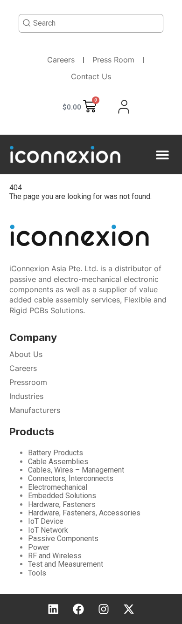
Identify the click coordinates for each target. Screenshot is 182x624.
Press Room (113, 59)
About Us (25, 354)
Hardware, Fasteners (62, 504)
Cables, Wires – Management (76, 470)
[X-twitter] (128, 609)
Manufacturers (34, 410)
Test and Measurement (65, 564)
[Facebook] (78, 609)
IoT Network (48, 530)
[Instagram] (103, 609)
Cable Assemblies (58, 461)
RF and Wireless (55, 555)
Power (38, 547)
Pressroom (28, 382)
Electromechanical (57, 487)
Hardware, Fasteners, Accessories (84, 512)
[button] (162, 154)
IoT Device (45, 521)
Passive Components (63, 538)
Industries (26, 396)
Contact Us (91, 76)
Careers (61, 59)
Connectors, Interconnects (70, 478)
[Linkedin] (53, 609)
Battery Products (55, 452)
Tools (37, 573)
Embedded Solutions (62, 495)
